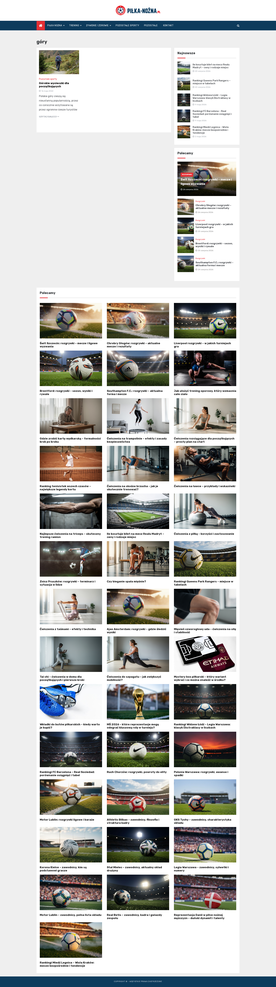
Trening (74, 25)
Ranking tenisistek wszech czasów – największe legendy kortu (65, 488)
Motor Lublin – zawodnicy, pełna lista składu (70, 915)
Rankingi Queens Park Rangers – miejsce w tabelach (211, 82)
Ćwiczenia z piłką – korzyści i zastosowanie (204, 533)
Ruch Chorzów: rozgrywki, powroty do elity (137, 772)
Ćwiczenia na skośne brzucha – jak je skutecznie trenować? (132, 488)
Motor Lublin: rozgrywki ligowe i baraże (67, 819)
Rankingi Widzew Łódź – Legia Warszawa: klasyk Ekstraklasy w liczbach (211, 98)
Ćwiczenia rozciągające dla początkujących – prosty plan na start (204, 440)
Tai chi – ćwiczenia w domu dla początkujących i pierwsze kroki (62, 678)
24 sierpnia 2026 (205, 269)
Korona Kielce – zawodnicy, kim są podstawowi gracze (63, 869)
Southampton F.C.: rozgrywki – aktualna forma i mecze (214, 264)
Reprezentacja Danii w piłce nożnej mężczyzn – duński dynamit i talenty (199, 916)
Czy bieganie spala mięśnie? (126, 581)
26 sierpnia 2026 (205, 212)
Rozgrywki (187, 175)
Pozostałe (151, 25)
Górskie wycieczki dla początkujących (54, 85)
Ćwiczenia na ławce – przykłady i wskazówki (204, 486)
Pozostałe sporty (127, 25)
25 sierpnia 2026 (205, 231)
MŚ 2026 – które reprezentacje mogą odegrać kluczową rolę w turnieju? (133, 726)
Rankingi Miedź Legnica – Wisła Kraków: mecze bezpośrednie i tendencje (211, 130)
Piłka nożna (54, 25)
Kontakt (168, 25)
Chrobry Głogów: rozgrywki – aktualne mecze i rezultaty (213, 207)
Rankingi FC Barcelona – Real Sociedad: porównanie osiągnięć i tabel (212, 114)
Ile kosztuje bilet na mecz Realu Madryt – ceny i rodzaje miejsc (211, 66)
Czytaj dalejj (48, 116)
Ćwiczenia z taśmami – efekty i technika (68, 629)
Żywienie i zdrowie (97, 25)
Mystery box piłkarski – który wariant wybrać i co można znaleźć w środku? (200, 678)
